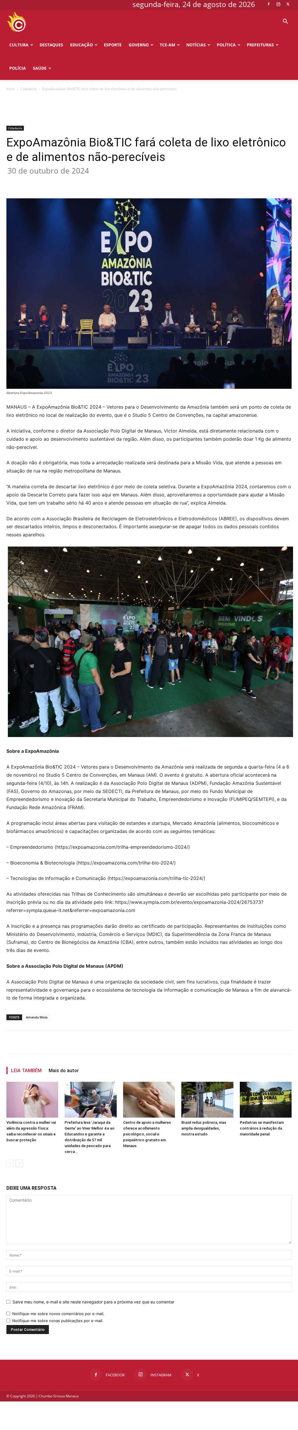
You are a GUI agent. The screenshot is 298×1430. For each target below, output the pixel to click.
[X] (287, 4)
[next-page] (19, 1163)
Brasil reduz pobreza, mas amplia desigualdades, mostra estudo (203, 1128)
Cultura (19, 45)
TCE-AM (167, 45)
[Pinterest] (85, 182)
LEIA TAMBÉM (26, 1070)
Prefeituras (260, 45)
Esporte (113, 45)
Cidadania (28, 88)
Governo (139, 45)
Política (226, 45)
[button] (285, 22)
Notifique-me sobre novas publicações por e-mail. (57, 1320)
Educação (81, 45)
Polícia (17, 68)
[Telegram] (126, 182)
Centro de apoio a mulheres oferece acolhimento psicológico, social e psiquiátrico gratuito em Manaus (147, 1134)
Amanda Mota (36, 1017)
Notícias (196, 45)
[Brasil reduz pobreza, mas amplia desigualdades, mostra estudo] (207, 1100)
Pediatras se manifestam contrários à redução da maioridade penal (262, 1128)
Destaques (51, 45)
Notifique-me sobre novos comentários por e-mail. (58, 1313)
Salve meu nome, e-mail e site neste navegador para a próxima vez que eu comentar (93, 1301)
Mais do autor (64, 1070)
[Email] (112, 182)
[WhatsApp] (99, 182)
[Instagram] (278, 4)
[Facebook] (268, 4)
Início (10, 88)
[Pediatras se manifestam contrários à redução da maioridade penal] (266, 1100)
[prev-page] (10, 1163)
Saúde (40, 68)
